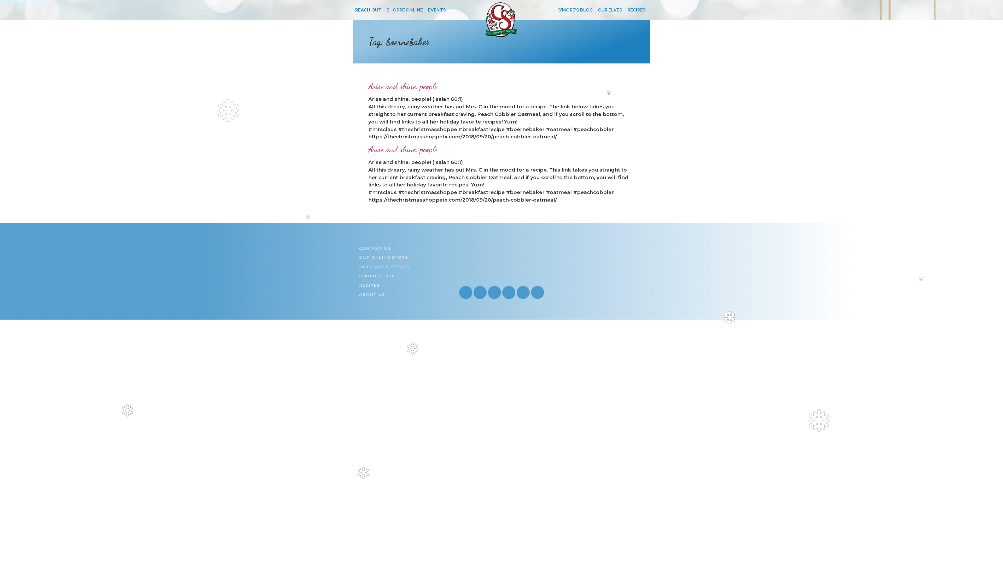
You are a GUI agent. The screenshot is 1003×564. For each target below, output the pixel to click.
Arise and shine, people (403, 86)
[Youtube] (480, 292)
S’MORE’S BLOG (575, 10)
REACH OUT (368, 10)
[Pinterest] (508, 292)
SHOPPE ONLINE (405, 10)
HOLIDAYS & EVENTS (384, 266)
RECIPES (636, 10)
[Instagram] (465, 292)
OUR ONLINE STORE (383, 257)
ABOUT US (372, 294)
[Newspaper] (537, 292)
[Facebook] (494, 292)
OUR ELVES (610, 10)
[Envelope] (523, 292)
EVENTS (437, 10)
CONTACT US (375, 248)
